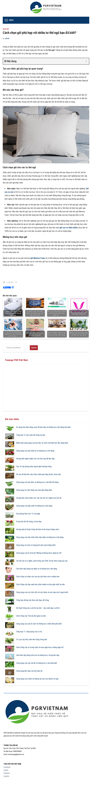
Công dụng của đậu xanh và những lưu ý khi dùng (34, 506)
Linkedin (6, 776)
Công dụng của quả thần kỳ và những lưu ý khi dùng (35, 451)
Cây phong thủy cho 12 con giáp (28, 514)
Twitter (6, 770)
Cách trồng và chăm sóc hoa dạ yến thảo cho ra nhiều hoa (37, 576)
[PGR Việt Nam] (46, 8)
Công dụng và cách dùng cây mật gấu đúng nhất (34, 490)
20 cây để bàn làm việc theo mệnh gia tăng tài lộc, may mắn (38, 474)
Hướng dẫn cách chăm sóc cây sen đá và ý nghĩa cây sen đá (38, 498)
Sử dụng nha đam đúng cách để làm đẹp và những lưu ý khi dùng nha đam (43, 427)
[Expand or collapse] (86, 61)
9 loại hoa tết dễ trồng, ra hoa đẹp (28, 521)
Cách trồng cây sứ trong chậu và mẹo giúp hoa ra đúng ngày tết (39, 647)
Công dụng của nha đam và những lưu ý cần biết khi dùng (37, 482)
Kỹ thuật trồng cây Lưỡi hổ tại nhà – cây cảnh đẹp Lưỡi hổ (38, 608)
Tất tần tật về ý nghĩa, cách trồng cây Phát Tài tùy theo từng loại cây (42, 561)
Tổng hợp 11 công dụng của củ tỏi (29, 631)
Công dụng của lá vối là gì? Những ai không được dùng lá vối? (39, 553)
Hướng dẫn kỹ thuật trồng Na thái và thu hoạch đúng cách (37, 529)
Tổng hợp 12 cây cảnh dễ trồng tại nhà (30, 435)
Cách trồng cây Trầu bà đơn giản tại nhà (31, 616)
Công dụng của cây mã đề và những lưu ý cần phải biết (36, 663)
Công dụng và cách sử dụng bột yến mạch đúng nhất (35, 545)
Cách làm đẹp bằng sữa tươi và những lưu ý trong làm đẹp (37, 655)
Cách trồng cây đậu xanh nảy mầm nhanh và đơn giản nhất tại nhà (40, 584)
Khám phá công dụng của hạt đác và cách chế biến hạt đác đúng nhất (42, 443)
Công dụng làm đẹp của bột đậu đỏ (29, 671)
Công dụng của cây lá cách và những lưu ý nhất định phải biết (39, 624)
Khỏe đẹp (6, 29)
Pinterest (7, 773)
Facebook (7, 767)
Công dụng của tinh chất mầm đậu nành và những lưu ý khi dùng (39, 537)
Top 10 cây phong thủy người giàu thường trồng (34, 466)
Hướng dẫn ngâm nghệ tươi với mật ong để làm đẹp (35, 458)
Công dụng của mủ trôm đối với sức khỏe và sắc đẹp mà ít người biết (42, 592)
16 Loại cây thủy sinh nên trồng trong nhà (31, 639)
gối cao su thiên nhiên (69, 227)
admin (7, 38)
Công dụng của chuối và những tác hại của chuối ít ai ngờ (37, 679)
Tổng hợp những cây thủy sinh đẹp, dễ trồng (32, 600)
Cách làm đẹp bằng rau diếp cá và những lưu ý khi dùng (36, 569)
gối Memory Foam (37, 258)
